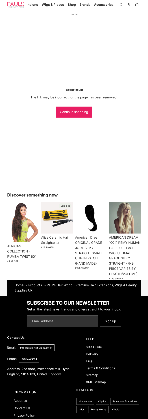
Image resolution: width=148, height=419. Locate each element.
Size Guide (94, 347)
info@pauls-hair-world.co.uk (36, 347)
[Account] (129, 5)
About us (20, 401)
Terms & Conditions (100, 368)
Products (35, 285)
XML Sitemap (96, 382)
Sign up (110, 321)
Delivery (92, 354)
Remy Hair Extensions (125, 401)
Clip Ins (102, 401)
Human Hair (85, 401)
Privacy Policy (24, 415)
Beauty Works (98, 409)
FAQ (89, 361)
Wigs (81, 409)
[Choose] (33, 236)
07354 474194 (29, 359)
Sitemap (92, 375)
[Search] (121, 5)
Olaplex (116, 409)
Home (74, 14)
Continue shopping (74, 112)
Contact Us (22, 408)
